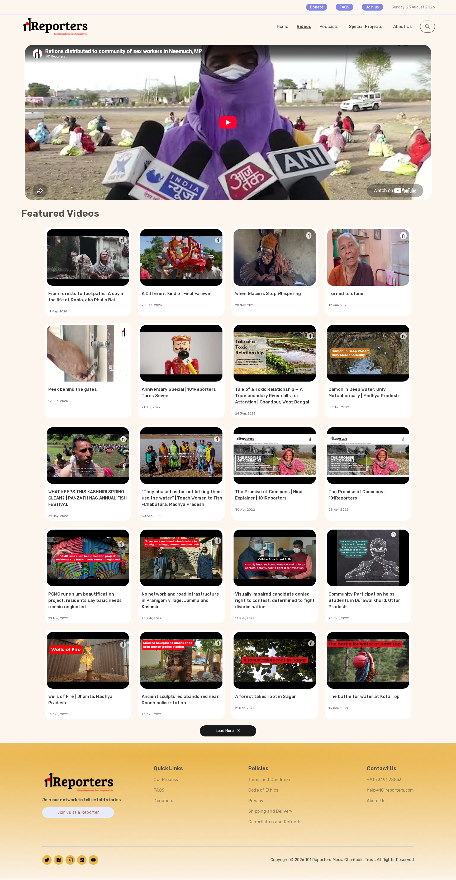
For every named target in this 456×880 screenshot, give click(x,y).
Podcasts (329, 26)
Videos (304, 26)
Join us (372, 7)
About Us (402, 26)
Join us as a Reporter (78, 812)
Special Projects (365, 26)
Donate (316, 7)
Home (282, 26)
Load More (225, 731)
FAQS (344, 7)
